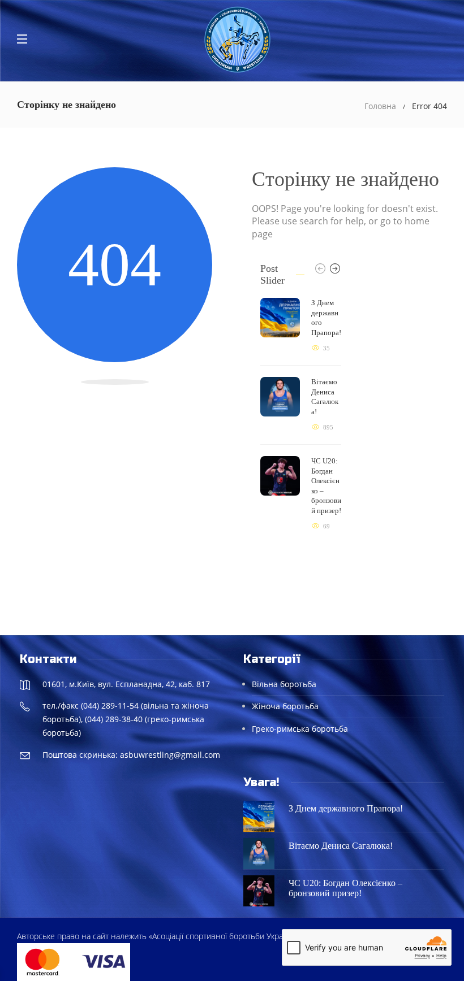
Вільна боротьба (284, 684)
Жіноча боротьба (285, 706)
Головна (380, 106)
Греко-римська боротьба (300, 728)
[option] (300, 415)
